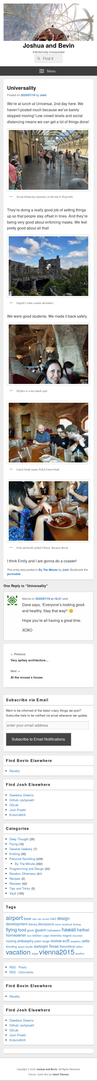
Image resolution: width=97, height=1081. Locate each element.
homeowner (16, 935)
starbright (41, 946)
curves (45, 919)
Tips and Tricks (19, 888)
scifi (66, 940)
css (39, 919)
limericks (55, 935)
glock (30, 930)
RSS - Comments (21, 972)
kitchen (37, 935)
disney (32, 924)
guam (40, 929)
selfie (85, 940)
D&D (53, 919)
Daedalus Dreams (21, 795)
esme (58, 924)
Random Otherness (22, 873)
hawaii (69, 929)
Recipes (14, 878)
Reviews (15, 883)
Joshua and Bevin (48, 45)
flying (11, 929)
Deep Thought (18, 839)
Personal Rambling (22, 858)
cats (34, 919)
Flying (13, 844)
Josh (43, 95)
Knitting (14, 854)
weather (80, 953)
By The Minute (48, 570)
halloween (54, 930)
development (17, 923)
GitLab (13, 805)
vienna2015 (56, 951)
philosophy (25, 940)
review (56, 940)
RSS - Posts (18, 967)
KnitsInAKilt (17, 815)
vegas (35, 953)
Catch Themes (61, 1074)
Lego (46, 935)
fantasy (77, 924)
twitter (79, 946)
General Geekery (20, 849)
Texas (54, 946)
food (22, 930)
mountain (77, 935)
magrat (66, 935)
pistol (37, 941)
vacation (18, 951)
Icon (29, 935)
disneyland (46, 924)
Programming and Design (26, 868)
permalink (13, 574)
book (27, 918)
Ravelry (14, 771)
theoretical (67, 946)
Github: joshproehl (21, 800)
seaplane (76, 941)
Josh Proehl (17, 810)
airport (14, 917)
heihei (83, 929)
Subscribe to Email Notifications (38, 739)
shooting (11, 946)
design (63, 918)
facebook (67, 924)
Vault (12, 893)
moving (11, 941)
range (46, 941)
